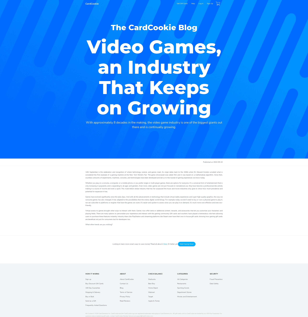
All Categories (182, 279)
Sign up (88, 279)
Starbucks (152, 279)
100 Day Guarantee (92, 288)
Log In (201, 3)
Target (150, 296)
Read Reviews (125, 301)
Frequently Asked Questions (96, 305)
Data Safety (214, 283)
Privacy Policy (125, 296)
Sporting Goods (183, 288)
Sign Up (210, 3)
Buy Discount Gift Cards (94, 283)
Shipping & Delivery (92, 292)
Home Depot (153, 288)
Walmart (151, 292)
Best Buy (151, 283)
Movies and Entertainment (187, 296)
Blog (121, 288)
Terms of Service (126, 292)
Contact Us (124, 283)
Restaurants (181, 283)
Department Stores (184, 292)
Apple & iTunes (154, 301)
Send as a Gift (90, 301)
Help (193, 3)
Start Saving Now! (187, 244)
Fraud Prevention (216, 279)
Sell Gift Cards (182, 3)
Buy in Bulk (89, 296)
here (165, 244)
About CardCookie (127, 279)
